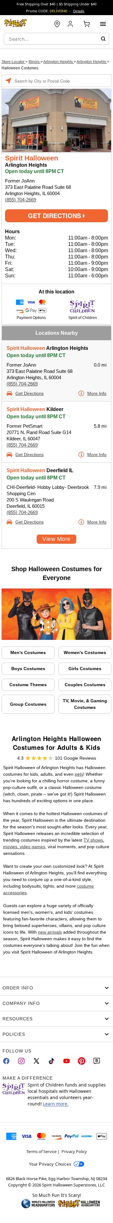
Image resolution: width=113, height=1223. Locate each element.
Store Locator (13, 62)
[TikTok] (51, 1061)
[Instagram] (21, 1061)
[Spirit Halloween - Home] (16, 24)
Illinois (34, 62)
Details (78, 11)
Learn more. (55, 1104)
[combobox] (56, 38)
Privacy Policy (74, 1151)
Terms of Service (41, 1151)
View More (56, 539)
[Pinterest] (81, 1061)
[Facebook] (6, 1061)
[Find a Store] (57, 24)
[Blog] (96, 1061)
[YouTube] (66, 1061)
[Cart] (86, 24)
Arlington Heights (58, 62)
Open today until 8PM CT (36, 355)
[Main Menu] (103, 24)
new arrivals (50, 932)
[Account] (71, 24)
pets (79, 774)
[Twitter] (36, 1061)
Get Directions (55, 215)
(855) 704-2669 (20, 199)
